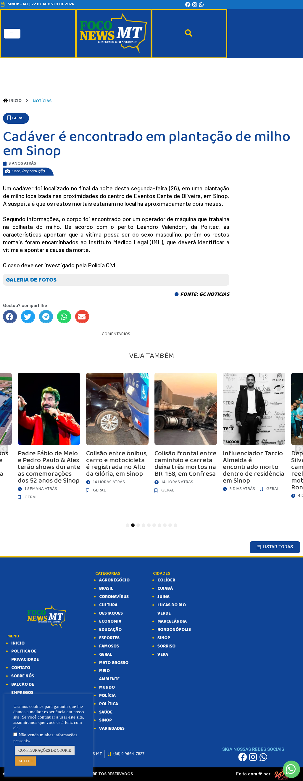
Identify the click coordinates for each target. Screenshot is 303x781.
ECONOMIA (110, 621)
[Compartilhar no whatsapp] (64, 316)
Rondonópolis (174, 629)
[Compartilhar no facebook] (10, 316)
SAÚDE (105, 712)
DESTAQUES (111, 613)
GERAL (105, 654)
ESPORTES (109, 638)
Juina (163, 596)
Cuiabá (165, 588)
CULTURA (108, 605)
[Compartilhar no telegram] (46, 316)
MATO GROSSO (113, 662)
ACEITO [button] (25, 761)
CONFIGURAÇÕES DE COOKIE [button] (44, 750)
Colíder (166, 580)
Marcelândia (172, 621)
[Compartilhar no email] (82, 316)
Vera (162, 654)
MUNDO (107, 687)
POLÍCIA (107, 695)
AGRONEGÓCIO (114, 580)
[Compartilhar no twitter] (28, 316)
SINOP (105, 720)
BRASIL (106, 588)
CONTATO (20, 667)
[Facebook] (188, 4)
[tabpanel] (186, 434)
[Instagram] (194, 4)
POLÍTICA (108, 704)
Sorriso (166, 646)
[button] (16, 118)
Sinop (163, 638)
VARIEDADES (112, 728)
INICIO (18, 643)
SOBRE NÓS (22, 676)
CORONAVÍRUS (114, 596)
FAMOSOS (109, 646)
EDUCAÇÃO (110, 629)
